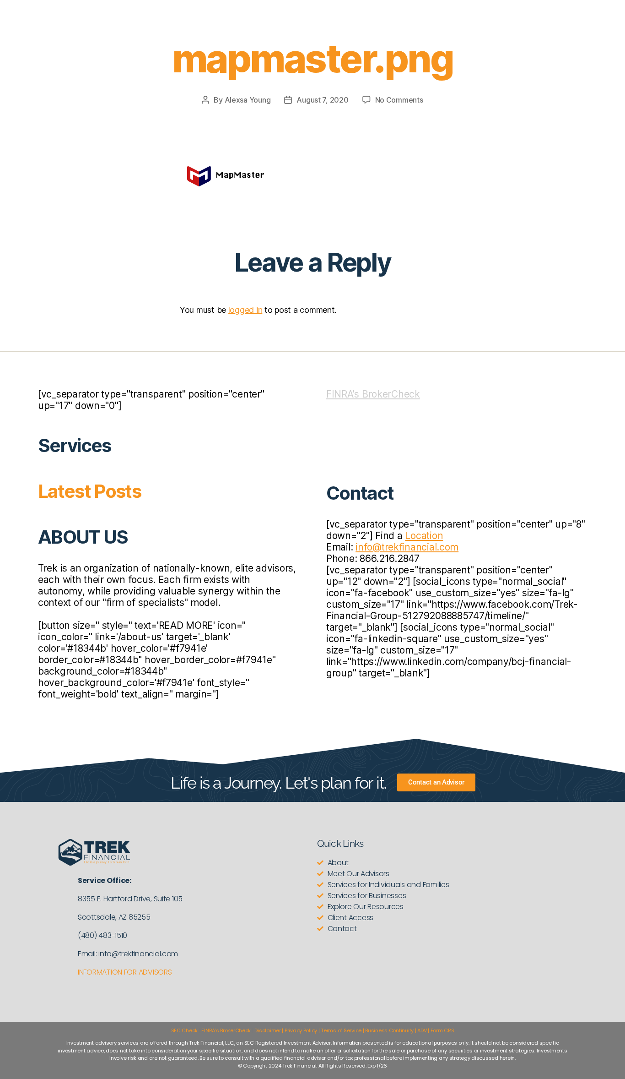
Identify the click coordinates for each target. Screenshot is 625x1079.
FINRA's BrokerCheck (373, 394)
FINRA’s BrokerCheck (226, 1030)
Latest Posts (89, 491)
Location (424, 535)
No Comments (399, 99)
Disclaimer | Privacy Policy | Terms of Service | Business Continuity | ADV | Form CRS (354, 1030)
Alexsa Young (248, 99)
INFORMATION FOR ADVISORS (125, 972)
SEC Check (184, 1030)
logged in (245, 310)
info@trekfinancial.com (407, 547)
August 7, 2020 (322, 99)
